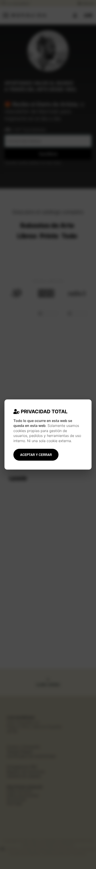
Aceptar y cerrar (36, 454)
